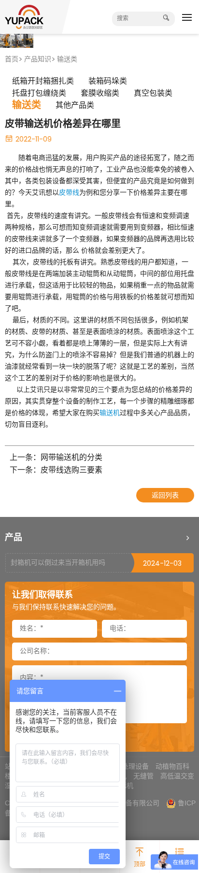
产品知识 (37, 59)
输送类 (67, 59)
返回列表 (165, 495)
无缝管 (143, 776)
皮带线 (69, 193)
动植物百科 (172, 766)
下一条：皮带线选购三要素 (56, 471)
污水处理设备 (128, 766)
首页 (11, 59)
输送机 (110, 413)
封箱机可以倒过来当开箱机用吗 (58, 563)
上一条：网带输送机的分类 (56, 458)
